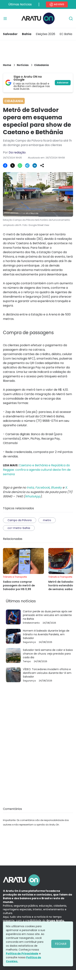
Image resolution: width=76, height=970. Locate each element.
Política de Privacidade (22, 953)
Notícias (23, 65)
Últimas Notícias (20, 4)
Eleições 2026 (45, 34)
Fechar (60, 944)
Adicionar (62, 82)
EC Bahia (66, 34)
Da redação (17, 152)
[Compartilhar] (42, 165)
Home (7, 65)
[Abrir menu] (5, 18)
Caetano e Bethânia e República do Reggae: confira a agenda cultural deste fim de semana (37, 469)
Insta (30, 487)
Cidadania (41, 65)
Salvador (10, 34)
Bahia (26, 34)
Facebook (42, 487)
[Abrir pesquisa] (71, 18)
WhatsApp (32, 496)
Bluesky (56, 487)
